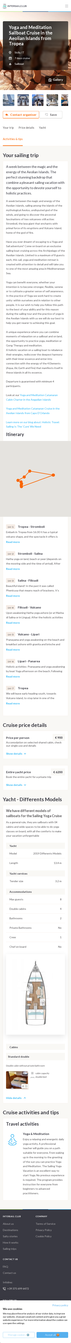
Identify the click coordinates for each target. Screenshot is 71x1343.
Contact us (9, 1272)
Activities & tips (13, 139)
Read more (13, 542)
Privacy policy (60, 1305)
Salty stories (10, 1236)
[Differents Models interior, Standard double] (17, 1079)
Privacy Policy (44, 1230)
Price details (26, 127)
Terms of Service (45, 1223)
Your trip (8, 127)
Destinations (10, 1230)
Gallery (58, 79)
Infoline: (16, 1285)
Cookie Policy (43, 1236)
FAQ (5, 1266)
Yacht (42, 127)
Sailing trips (9, 1248)
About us (8, 1223)
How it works (10, 1242)
